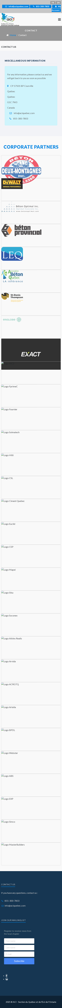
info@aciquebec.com (18, 6)
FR (53, 2)
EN (58, 2)
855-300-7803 (42, 6)
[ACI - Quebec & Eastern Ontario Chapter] (10, 19)
